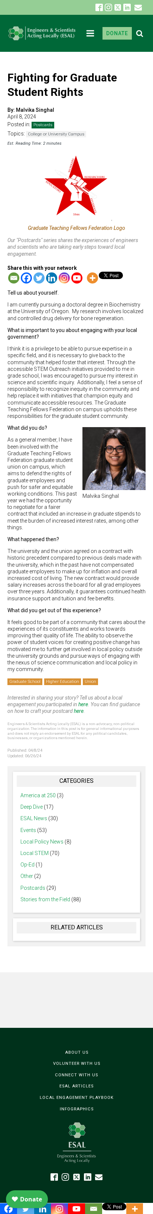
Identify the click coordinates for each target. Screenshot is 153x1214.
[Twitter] (39, 278)
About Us (76, 1052)
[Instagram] (64, 278)
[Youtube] (76, 278)
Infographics (77, 1109)
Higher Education (62, 681)
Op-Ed (27, 865)
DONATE (117, 33)
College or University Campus (56, 134)
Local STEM (34, 853)
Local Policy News (42, 842)
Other (26, 876)
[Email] (13, 278)
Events (28, 830)
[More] (92, 278)
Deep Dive (31, 807)
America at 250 (38, 795)
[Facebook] (26, 278)
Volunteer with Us (76, 1063)
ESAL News (33, 818)
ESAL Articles (76, 1086)
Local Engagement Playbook (77, 1097)
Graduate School (24, 681)
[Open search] (140, 33)
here (83, 704)
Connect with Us (76, 1075)
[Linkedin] (51, 278)
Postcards (42, 125)
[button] (138, 7)
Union (90, 681)
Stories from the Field (45, 899)
